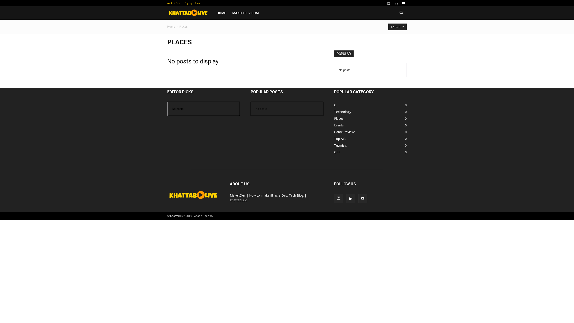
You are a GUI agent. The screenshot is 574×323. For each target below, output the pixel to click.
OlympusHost (193, 3)
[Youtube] (403, 3)
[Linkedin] (396, 3)
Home (221, 13)
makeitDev (173, 3)
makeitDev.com (245, 13)
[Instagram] (388, 3)
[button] (401, 13)
